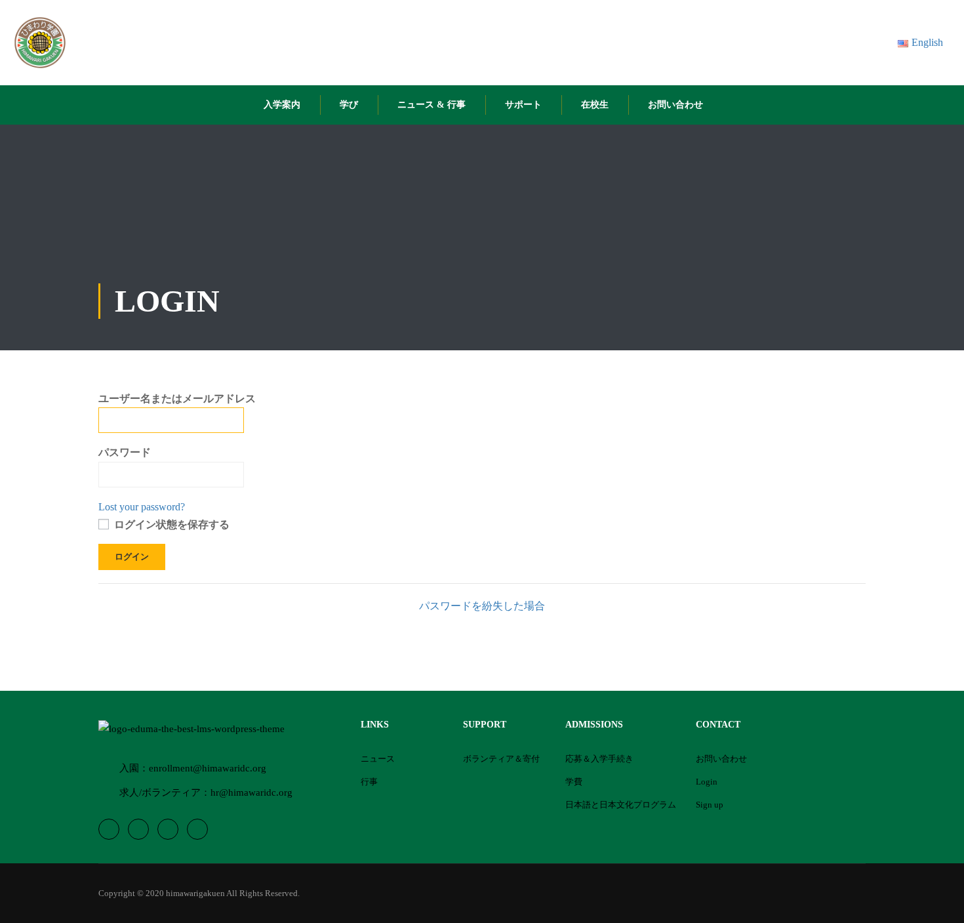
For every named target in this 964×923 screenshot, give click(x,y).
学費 (573, 782)
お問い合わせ (675, 105)
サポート (523, 105)
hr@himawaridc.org (251, 792)
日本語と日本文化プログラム (620, 805)
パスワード (124, 452)
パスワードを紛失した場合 (482, 605)
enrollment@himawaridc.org (207, 768)
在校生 (595, 105)
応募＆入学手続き (599, 759)
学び (349, 105)
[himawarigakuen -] (40, 42)
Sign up (709, 805)
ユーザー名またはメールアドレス (177, 398)
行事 (369, 782)
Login (706, 782)
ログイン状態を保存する (170, 524)
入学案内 (282, 105)
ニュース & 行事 (431, 105)
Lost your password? (141, 506)
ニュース (378, 759)
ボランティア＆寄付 (501, 759)
